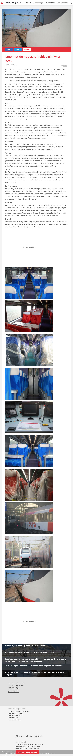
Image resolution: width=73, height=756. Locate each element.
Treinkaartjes (38, 3)
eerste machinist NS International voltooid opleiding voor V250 (38, 81)
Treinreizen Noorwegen (15, 713)
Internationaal (62, 3)
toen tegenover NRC (48, 166)
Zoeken (71, 3)
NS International (42, 74)
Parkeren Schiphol (13, 692)
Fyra (65, 65)
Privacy (53, 753)
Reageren (26, 49)
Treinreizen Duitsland (14, 720)
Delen (8, 49)
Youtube (40, 736)
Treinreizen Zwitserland (15, 715)
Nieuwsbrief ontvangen (27, 752)
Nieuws (28, 3)
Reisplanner (50, 3)
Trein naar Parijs (13, 690)
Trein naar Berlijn (13, 688)
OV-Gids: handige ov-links (15, 685)
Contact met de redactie (8, 753)
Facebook (21, 736)
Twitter (31, 736)
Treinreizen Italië (13, 718)
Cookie (47, 753)
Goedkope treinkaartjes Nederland (18, 711)
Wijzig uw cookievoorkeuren (9, 755)
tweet (17, 49)
